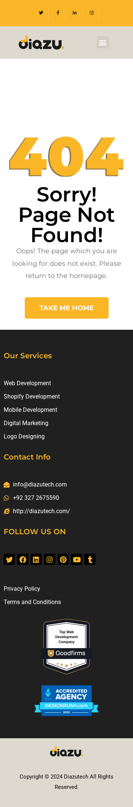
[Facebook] (22, 559)
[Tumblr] (89, 559)
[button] (103, 42)
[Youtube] (76, 559)
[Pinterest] (63, 559)
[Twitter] (41, 13)
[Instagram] (91, 13)
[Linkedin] (36, 559)
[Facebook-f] (58, 13)
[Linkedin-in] (75, 13)
